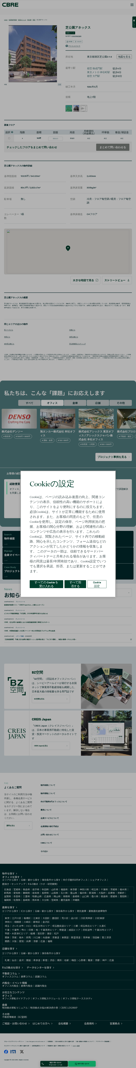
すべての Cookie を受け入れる (46, 584)
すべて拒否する (75, 584)
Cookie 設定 (97, 584)
